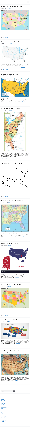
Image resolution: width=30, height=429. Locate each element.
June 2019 (2, 424)
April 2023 (2, 413)
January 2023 (3, 417)
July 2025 (2, 404)
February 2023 (3, 416)
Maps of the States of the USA (11, 284)
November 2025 (3, 399)
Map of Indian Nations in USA (10, 350)
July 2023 (2, 409)
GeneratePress (20, 427)
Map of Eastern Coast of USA (10, 108)
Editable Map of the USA (9, 320)
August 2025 (3, 403)
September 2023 (3, 407)
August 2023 (3, 408)
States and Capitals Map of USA (11, 6)
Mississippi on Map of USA (9, 243)
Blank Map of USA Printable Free (11, 163)
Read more (23, 67)
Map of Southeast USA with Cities (12, 201)
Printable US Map (5, 37)
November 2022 (3, 420)
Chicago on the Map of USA (10, 74)
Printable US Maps (5, 1)
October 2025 (3, 400)
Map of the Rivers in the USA (10, 42)
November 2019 (3, 421)
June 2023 (3, 411)
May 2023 (2, 412)
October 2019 (3, 422)
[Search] (14, 391)
